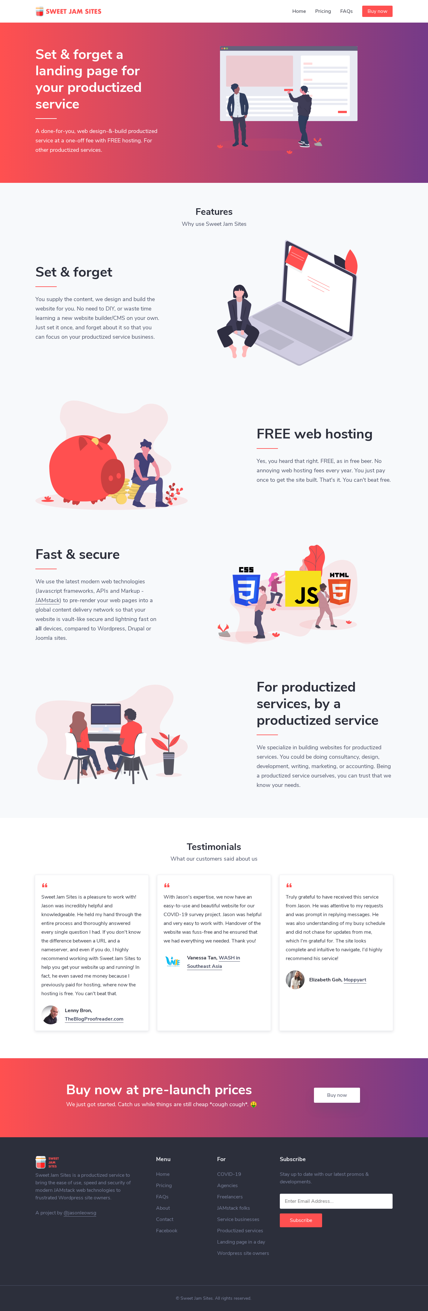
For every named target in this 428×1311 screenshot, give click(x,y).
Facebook (166, 1230)
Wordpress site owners (243, 1253)
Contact (164, 1219)
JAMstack (47, 600)
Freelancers (230, 1196)
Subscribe (301, 1220)
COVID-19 (229, 1174)
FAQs (346, 11)
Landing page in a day (241, 1242)
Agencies (227, 1185)
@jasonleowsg (80, 1212)
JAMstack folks (233, 1208)
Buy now (377, 11)
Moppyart (355, 979)
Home (299, 11)
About (163, 1208)
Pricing (323, 11)
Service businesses (238, 1219)
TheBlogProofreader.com (94, 1019)
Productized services (240, 1230)
